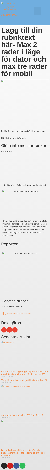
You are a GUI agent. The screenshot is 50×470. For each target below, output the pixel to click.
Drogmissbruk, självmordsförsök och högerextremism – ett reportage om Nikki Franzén (23, 453)
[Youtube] (10, 466)
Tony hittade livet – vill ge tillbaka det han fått (25, 380)
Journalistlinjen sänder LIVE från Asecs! (22, 415)
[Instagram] (4, 466)
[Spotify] (22, 466)
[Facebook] (16, 466)
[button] (37, 11)
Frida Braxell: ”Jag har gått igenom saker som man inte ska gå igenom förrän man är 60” (24, 372)
